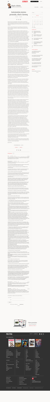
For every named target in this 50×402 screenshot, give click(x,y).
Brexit (17, 351)
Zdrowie (27, 365)
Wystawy (27, 356)
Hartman (36, 352)
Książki (27, 351)
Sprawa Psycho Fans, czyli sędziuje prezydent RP (36, 63)
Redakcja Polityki (8, 377)
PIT (16, 362)
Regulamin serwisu (21, 377)
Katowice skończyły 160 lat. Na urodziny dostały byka (37, 56)
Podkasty (36, 367)
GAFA (17, 366)
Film (26, 353)
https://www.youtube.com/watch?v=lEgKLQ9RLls (18, 279)
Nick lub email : (10, 297)
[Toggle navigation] (8, 1)
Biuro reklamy (8, 378)
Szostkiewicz (37, 353)
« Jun (32, 27)
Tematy (36, 372)
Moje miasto (37, 366)
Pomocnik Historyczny (9, 352)
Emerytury (17, 361)
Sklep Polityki (37, 374)
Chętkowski (37, 356)
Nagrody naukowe (28, 369)
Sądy (7, 370)
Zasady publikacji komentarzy (23, 378)
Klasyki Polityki (37, 365)
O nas (36, 373)
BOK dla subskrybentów (9, 381)
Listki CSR (17, 367)
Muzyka (27, 352)
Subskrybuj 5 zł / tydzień (34, 1)
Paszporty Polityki (28, 359)
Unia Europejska (18, 352)
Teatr (26, 357)
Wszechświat (27, 366)
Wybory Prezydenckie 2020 (10, 364)
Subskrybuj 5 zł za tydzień (32, 325)
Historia (36, 361)
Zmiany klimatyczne (28, 368)
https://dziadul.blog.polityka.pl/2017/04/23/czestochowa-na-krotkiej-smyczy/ (18, 272)
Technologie (27, 367)
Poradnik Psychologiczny (9, 353)
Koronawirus (8, 360)
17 (34, 23)
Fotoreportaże (37, 368)
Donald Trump (18, 353)
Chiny (17, 357)
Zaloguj (41, 1)
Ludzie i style (37, 362)
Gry (26, 358)
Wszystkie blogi (37, 357)
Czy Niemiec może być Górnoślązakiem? (36, 66)
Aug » (35, 27)
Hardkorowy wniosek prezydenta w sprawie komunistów (36, 52)
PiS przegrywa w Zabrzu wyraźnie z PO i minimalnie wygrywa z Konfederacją (37, 59)
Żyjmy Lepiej (8, 357)
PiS (6, 365)
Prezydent (7, 369)
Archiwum (36, 369)
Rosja (16, 356)
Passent (36, 351)
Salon (7, 356)
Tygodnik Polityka (8, 351)
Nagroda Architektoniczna (29, 360)
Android (34, 380)
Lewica (7, 366)
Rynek (16, 360)
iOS (32, 380)
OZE (16, 365)
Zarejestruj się (21, 304)
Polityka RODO (21, 381)
